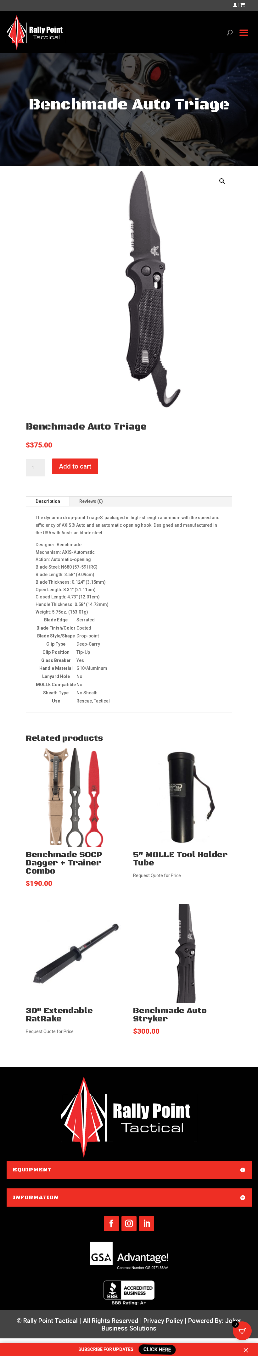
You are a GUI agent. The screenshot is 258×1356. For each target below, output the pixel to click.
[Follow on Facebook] (111, 1223)
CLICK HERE (156, 1350)
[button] (222, 181)
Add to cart (75, 466)
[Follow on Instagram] (129, 1223)
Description (48, 501)
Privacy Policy (163, 1321)
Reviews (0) (91, 501)
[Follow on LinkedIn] (146, 1223)
